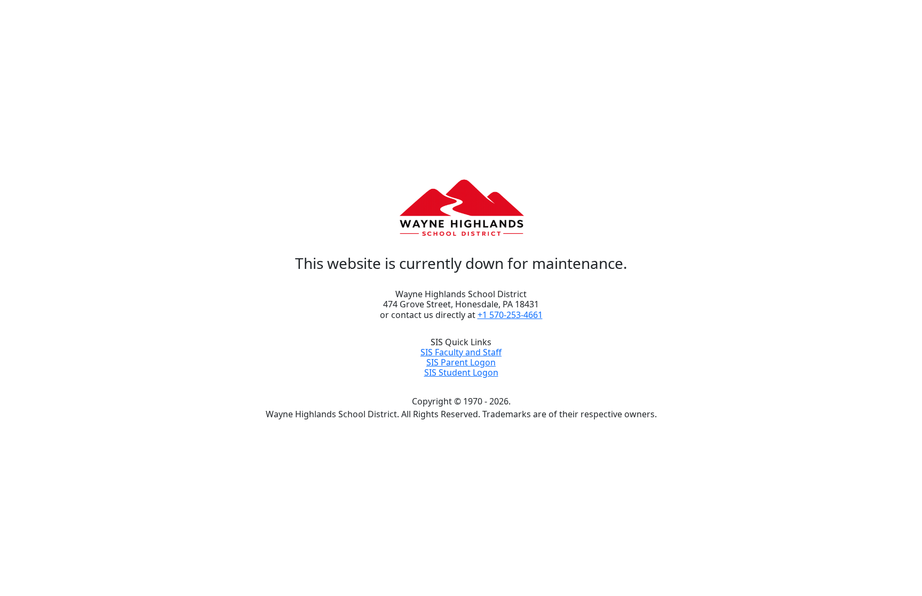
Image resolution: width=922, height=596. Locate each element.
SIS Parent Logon (461, 362)
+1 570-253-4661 (510, 315)
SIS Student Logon (461, 372)
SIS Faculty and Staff (461, 352)
